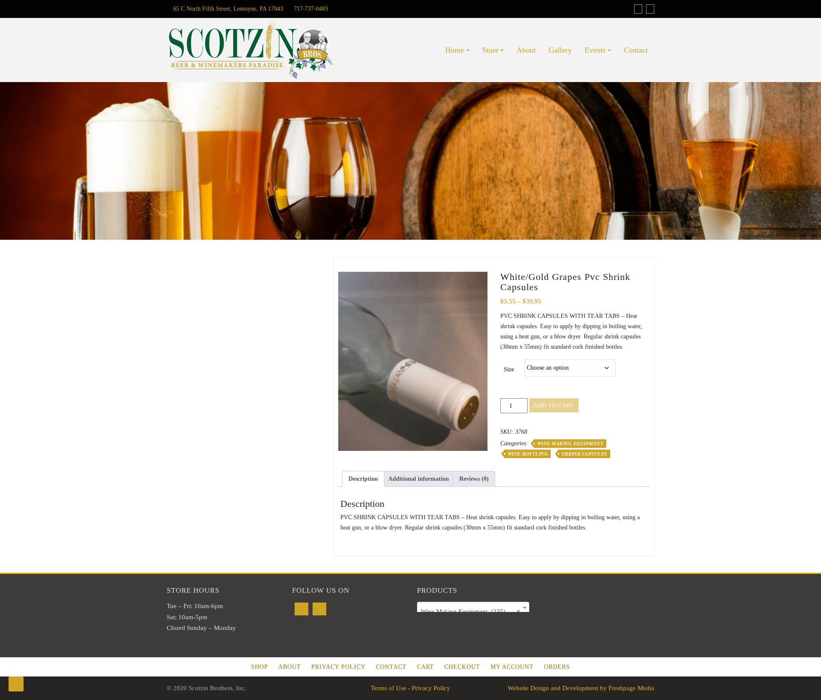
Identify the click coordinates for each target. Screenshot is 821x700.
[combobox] (473, 608)
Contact (636, 50)
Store (490, 50)
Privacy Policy (338, 667)
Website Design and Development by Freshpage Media (581, 688)
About (526, 50)
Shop (259, 667)
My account (512, 667)
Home (454, 50)
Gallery (560, 50)
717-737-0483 (310, 9)
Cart (425, 667)
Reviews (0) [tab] (474, 479)
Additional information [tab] (418, 479)
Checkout (462, 667)
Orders (557, 667)
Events (595, 50)
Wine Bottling (528, 453)
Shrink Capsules (584, 453)
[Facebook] (301, 609)
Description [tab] (363, 479)
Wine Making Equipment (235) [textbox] (470, 611)
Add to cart (554, 405)
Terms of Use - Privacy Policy (410, 688)
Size (509, 369)
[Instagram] (319, 609)
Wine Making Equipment (570, 443)
